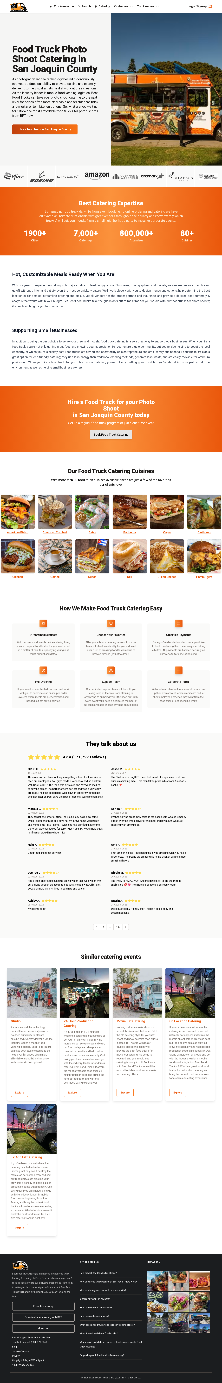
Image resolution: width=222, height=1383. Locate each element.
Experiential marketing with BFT (43, 1317)
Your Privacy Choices (23, 1365)
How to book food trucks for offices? (98, 1273)
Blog (14, 1346)
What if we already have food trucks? (99, 1333)
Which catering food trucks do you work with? (103, 1290)
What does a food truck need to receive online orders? (107, 1325)
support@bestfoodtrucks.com (35, 1337)
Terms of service (20, 1351)
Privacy (16, 1355)
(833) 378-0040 (39, 1342)
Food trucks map (43, 1306)
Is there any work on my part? (95, 1299)
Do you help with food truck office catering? (102, 1355)
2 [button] (103, 927)
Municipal (43, 1328)
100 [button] (118, 927)
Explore (19, 1092)
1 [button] (96, 927)
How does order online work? (94, 1316)
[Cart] (209, 6)
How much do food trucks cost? (96, 1307)
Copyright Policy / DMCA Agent (28, 1360)
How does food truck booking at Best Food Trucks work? (108, 1281)
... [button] (110, 927)
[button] (126, 927)
